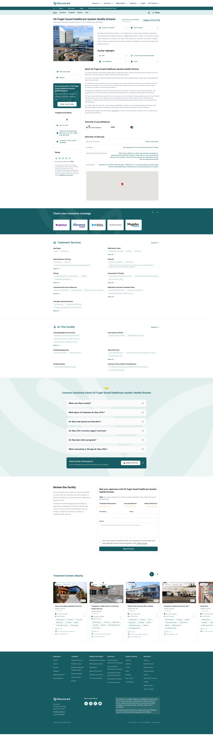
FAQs (87, 12)
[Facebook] (86, 703)
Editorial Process (149, 664)
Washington (71, 8)
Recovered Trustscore (150, 678)
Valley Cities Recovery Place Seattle (140, 606)
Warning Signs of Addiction (97, 660)
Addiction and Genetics (96, 674)
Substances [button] (107, 3)
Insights (146, 682)
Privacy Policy (133, 722)
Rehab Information (76, 673)
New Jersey (129, 678)
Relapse (73, 681)
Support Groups (76, 677)
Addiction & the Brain (95, 671)
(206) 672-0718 (132, 463)
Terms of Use (142, 543)
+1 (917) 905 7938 (58, 714)
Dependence (93, 667)
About (55, 12)
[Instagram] (91, 703)
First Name (102, 511)
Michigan (128, 674)
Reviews (80, 12)
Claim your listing (149, 689)
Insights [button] (143, 3)
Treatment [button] (132, 3)
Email (131, 511)
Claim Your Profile (67, 104)
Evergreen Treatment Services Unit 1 (177, 606)
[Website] (67, 119)
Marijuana (56, 671)
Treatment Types (76, 664)
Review (101, 521)
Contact (146, 674)
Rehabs (61, 8)
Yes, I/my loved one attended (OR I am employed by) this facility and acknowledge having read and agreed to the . (128, 542)
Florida (128, 667)
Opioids (55, 664)
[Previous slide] (153, 212)
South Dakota (130, 682)
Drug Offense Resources (114, 679)
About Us (146, 660)
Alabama (128, 660)
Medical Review (148, 667)
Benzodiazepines (58, 678)
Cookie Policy (156, 722)
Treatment (71, 12)
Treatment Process (77, 660)
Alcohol (55, 660)
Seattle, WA (127, 36)
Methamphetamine (58, 674)
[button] (128, 21)
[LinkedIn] (100, 703)
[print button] (149, 13)
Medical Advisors (149, 671)
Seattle (82, 8)
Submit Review (128, 549)
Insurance (63, 12)
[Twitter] (95, 703)
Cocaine (55, 667)
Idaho (127, 671)
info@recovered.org (59, 712)
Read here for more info (66, 175)
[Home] (54, 8)
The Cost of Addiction (95, 678)
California (128, 664)
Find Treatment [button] (152, 3)
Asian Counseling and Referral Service (68, 606)
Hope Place (204, 606)
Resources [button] (95, 3)
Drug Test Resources (113, 682)
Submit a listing (148, 685)
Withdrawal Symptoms (96, 664)
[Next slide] (158, 212)
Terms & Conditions (144, 722)
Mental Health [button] (120, 3)
